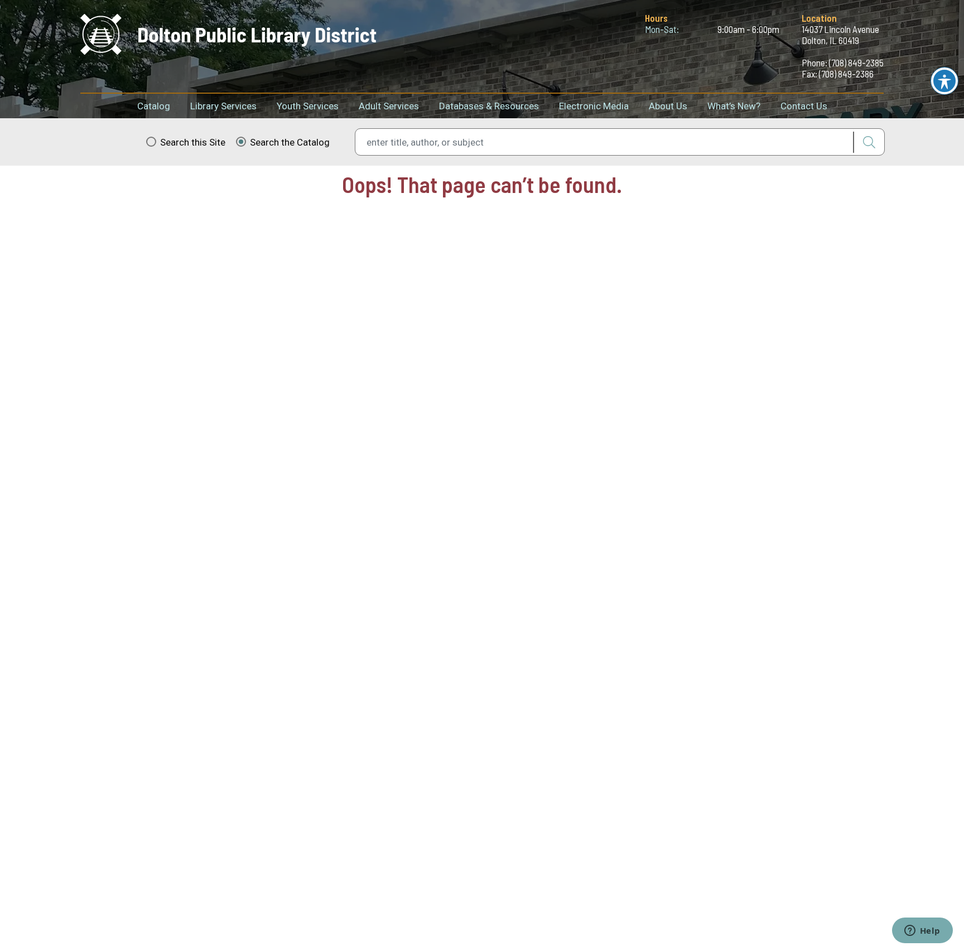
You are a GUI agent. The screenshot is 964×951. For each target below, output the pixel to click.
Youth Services (308, 106)
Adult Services (389, 106)
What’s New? (733, 106)
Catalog (153, 106)
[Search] (869, 142)
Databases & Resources (489, 106)
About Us (668, 106)
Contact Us (803, 106)
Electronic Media (594, 106)
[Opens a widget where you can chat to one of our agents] (922, 931)
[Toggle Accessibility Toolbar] (944, 80)
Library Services (223, 106)
